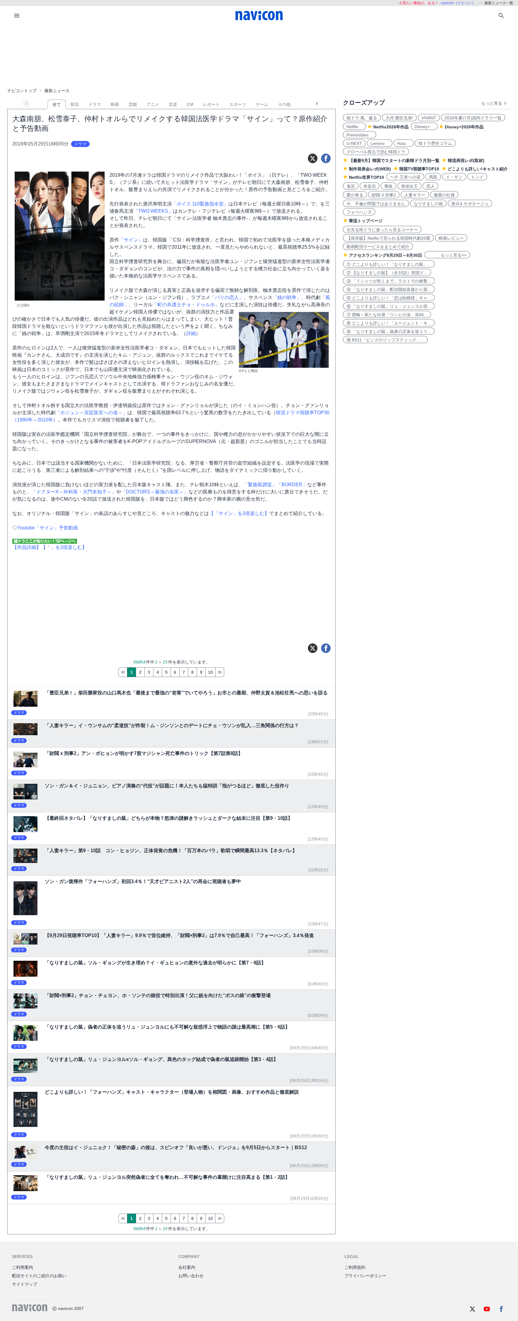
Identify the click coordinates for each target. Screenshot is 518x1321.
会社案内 (186, 1267)
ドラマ (94, 104)
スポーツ (237, 104)
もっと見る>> (447, 255)
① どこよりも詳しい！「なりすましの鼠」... (389, 264)
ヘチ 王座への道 (405, 177)
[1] (122, 672)
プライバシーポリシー (365, 1275)
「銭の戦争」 (286, 297)
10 (210, 672)
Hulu (403, 143)
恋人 (430, 186)
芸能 (133, 104)
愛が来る (355, 195)
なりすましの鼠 (428, 203)
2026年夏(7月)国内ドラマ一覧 (473, 117)
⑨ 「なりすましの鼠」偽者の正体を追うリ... (389, 331)
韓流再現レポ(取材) (466, 160)
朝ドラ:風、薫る (362, 117)
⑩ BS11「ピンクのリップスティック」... (385, 339)
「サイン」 (131, 239)
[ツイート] (312, 158)
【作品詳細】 (26, 547)
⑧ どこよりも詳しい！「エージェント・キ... (389, 323)
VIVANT (428, 117)
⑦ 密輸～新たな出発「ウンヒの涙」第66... (387, 314)
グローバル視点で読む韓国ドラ (376, 151)
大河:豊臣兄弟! (399, 117)
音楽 (173, 104)
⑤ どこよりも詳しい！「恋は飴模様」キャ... (389, 297)
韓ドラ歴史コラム (435, 143)
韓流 (74, 104)
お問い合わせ (191, 1275)
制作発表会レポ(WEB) (370, 168)
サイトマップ (24, 1284)
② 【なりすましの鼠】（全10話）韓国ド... (387, 272)
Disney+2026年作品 (464, 126)
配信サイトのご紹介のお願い (39, 1275)
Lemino (380, 143)
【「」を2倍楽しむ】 (64, 547)
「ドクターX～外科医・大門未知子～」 (73, 491)
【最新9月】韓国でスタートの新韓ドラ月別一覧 (394, 160)
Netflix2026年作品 (391, 126)
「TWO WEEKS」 (153, 211)
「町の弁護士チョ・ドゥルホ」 (186, 304)
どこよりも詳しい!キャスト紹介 (478, 168)
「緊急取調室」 (260, 484)
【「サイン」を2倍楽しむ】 (239, 513)
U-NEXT (354, 143)
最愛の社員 (444, 195)
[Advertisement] (259, 55)
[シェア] (326, 158)
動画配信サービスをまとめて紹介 (378, 246)
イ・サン (454, 177)
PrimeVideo (360, 135)
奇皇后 (369, 186)
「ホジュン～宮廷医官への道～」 (91, 412)
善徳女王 (409, 186)
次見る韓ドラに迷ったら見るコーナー (382, 229)
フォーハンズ (359, 212)
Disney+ (424, 126)
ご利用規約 (354, 1267)
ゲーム (262, 104)
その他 (284, 104)
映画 (115, 104)
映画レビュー (451, 238)
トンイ (477, 177)
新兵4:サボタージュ (470, 203)
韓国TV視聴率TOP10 (419, 168)
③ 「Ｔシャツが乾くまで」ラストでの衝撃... (389, 281)
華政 (388, 186)
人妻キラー (414, 195)
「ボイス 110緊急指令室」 (200, 203)
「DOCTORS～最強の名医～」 (155, 491)
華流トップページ (366, 220)
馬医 (433, 177)
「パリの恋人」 (227, 297)
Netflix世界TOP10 (366, 177)
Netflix (354, 126)
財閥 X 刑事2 (384, 195)
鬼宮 (351, 186)
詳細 (191, 333)
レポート (211, 104)
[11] (219, 672)
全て (56, 104)
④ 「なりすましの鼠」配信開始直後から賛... (389, 289)
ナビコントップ (22, 90)
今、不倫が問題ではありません (376, 203)
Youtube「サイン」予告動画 (47, 527)
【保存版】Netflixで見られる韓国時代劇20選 (388, 238)
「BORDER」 (292, 484)
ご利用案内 (22, 1267)
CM (190, 104)
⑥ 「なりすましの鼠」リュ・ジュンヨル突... (389, 306)
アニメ (153, 104)
